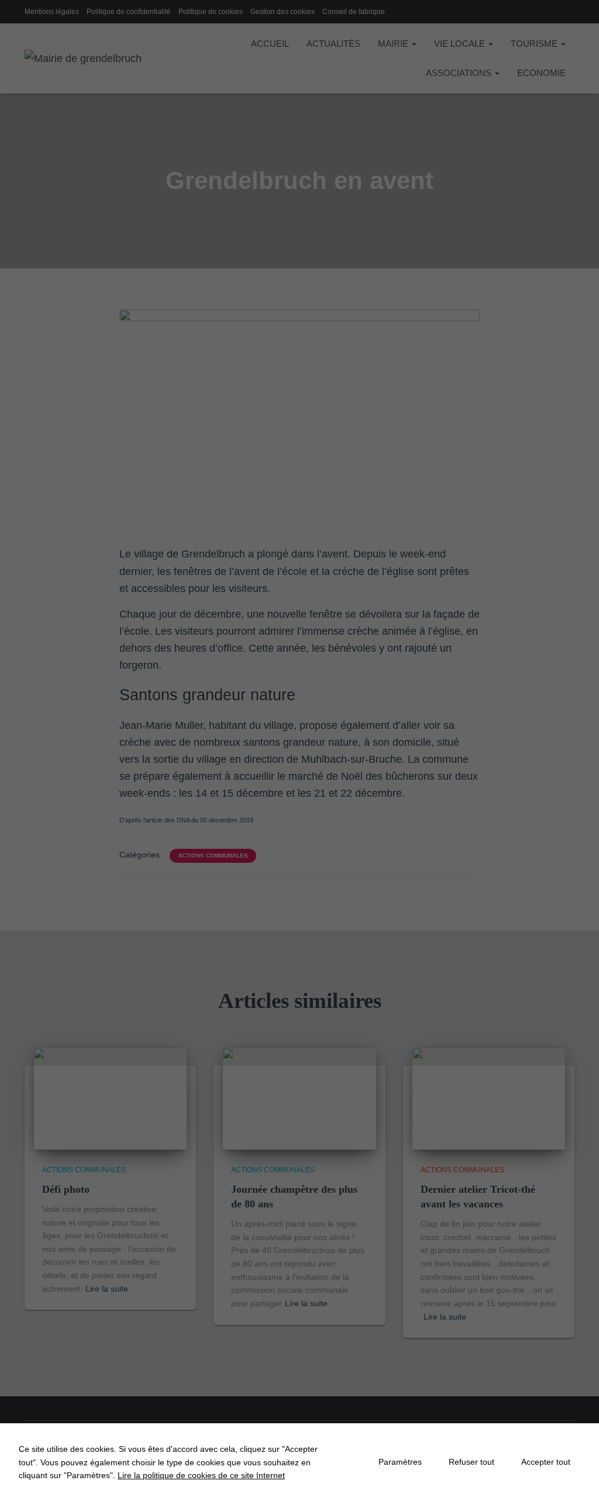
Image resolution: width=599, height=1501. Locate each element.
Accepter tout (545, 1461)
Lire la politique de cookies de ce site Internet (201, 1475)
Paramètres (400, 1461)
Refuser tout (471, 1461)
